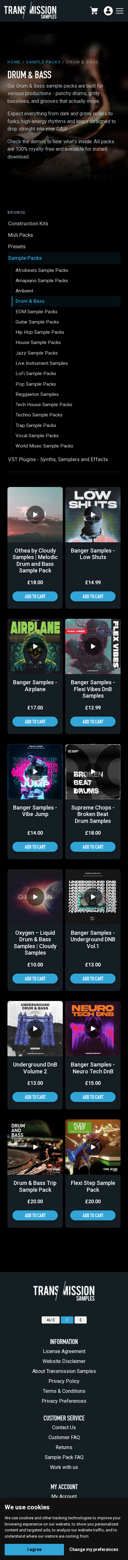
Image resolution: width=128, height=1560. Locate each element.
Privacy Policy (64, 1381)
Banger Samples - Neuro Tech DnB (93, 1068)
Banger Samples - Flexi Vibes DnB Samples (93, 689)
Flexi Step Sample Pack (93, 1186)
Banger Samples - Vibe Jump (35, 811)
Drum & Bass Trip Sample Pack (35, 1186)
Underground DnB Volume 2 (35, 1068)
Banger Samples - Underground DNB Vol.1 (93, 939)
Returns (64, 1447)
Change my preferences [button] (93, 1549)
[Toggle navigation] (118, 11)
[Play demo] (35, 514)
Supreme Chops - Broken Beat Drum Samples (93, 814)
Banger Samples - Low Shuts (93, 554)
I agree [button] (34, 1549)
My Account (64, 1496)
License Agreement (64, 1351)
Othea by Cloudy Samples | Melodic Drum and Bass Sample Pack (35, 560)
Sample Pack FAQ (64, 1457)
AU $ (51, 1320)
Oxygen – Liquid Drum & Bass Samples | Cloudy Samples (35, 942)
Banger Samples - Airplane (35, 685)
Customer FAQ (64, 1437)
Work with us (64, 1467)
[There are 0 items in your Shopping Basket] (95, 10)
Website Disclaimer (64, 1361)
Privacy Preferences (64, 1401)
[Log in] (108, 11)
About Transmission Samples (64, 1371)
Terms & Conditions (64, 1391)
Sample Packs (43, 62)
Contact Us (64, 1427)
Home (14, 62)
